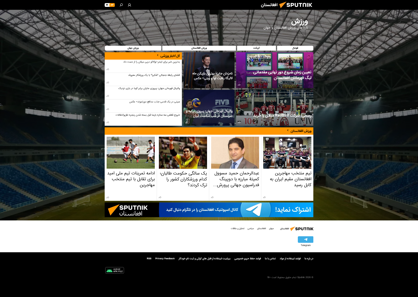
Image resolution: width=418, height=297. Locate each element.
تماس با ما (270, 258)
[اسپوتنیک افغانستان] (297, 9)
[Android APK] (115, 271)
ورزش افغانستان (301, 131)
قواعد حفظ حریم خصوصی (247, 258)
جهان (271, 228)
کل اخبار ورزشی (170, 56)
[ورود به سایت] (129, 5)
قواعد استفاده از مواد (290, 258)
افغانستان (261, 228)
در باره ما (309, 258)
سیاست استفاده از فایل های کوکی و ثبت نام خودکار (204, 258)
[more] (239, 85)
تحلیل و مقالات (237, 228)
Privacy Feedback (165, 258)
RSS (149, 258)
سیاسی (251, 228)
